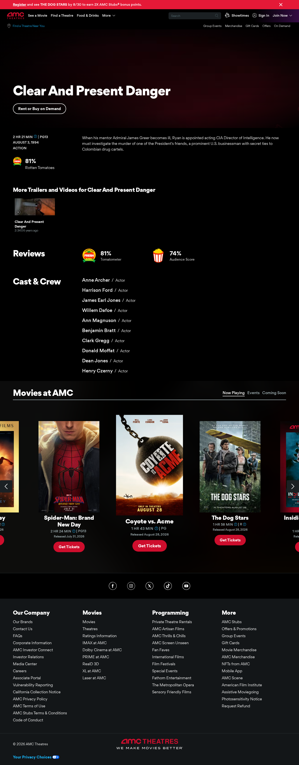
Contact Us (22, 628)
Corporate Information (32, 642)
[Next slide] (293, 486)
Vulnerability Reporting (33, 685)
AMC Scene (232, 678)
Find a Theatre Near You (29, 26)
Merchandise (233, 26)
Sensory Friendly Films (171, 692)
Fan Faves (160, 650)
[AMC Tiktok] (168, 586)
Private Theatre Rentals (172, 621)
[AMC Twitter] (149, 586)
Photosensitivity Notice (242, 699)
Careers (19, 671)
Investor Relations (28, 657)
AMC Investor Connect (33, 650)
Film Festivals (163, 664)
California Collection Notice (37, 692)
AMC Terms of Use (29, 706)
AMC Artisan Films (168, 628)
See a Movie (37, 15)
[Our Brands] (150, 744)
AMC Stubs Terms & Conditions (40, 713)
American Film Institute (242, 685)
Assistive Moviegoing (240, 692)
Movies (89, 621)
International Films (168, 657)
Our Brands (23, 621)
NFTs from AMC (236, 664)
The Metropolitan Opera (173, 685)
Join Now (280, 15)
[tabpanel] (149, 486)
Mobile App (232, 671)
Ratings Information (100, 635)
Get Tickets (69, 546)
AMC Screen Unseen (170, 642)
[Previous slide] (6, 486)
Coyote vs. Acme (149, 521)
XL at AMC (92, 671)
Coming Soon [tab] (274, 392)
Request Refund (236, 706)
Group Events (212, 26)
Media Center (25, 664)
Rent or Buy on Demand (39, 108)
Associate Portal (27, 678)
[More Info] (35, 136)
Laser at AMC (94, 678)
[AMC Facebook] (112, 586)
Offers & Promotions (239, 628)
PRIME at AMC (96, 657)
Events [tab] (253, 392)
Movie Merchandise (239, 650)
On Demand (282, 26)
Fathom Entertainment (171, 678)
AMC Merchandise (238, 657)
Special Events (165, 671)
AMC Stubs (232, 621)
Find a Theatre (62, 15)
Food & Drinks (88, 15)
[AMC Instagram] (131, 586)
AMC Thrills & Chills (169, 635)
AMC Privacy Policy (30, 699)
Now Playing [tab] (234, 392)
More (106, 15)
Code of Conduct (28, 720)
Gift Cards (252, 26)
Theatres (90, 628)
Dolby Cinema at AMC (102, 650)
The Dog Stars (230, 517)
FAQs (17, 635)
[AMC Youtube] (186, 586)
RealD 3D (91, 664)
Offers (266, 26)
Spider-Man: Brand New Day (69, 521)
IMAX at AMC (95, 642)
